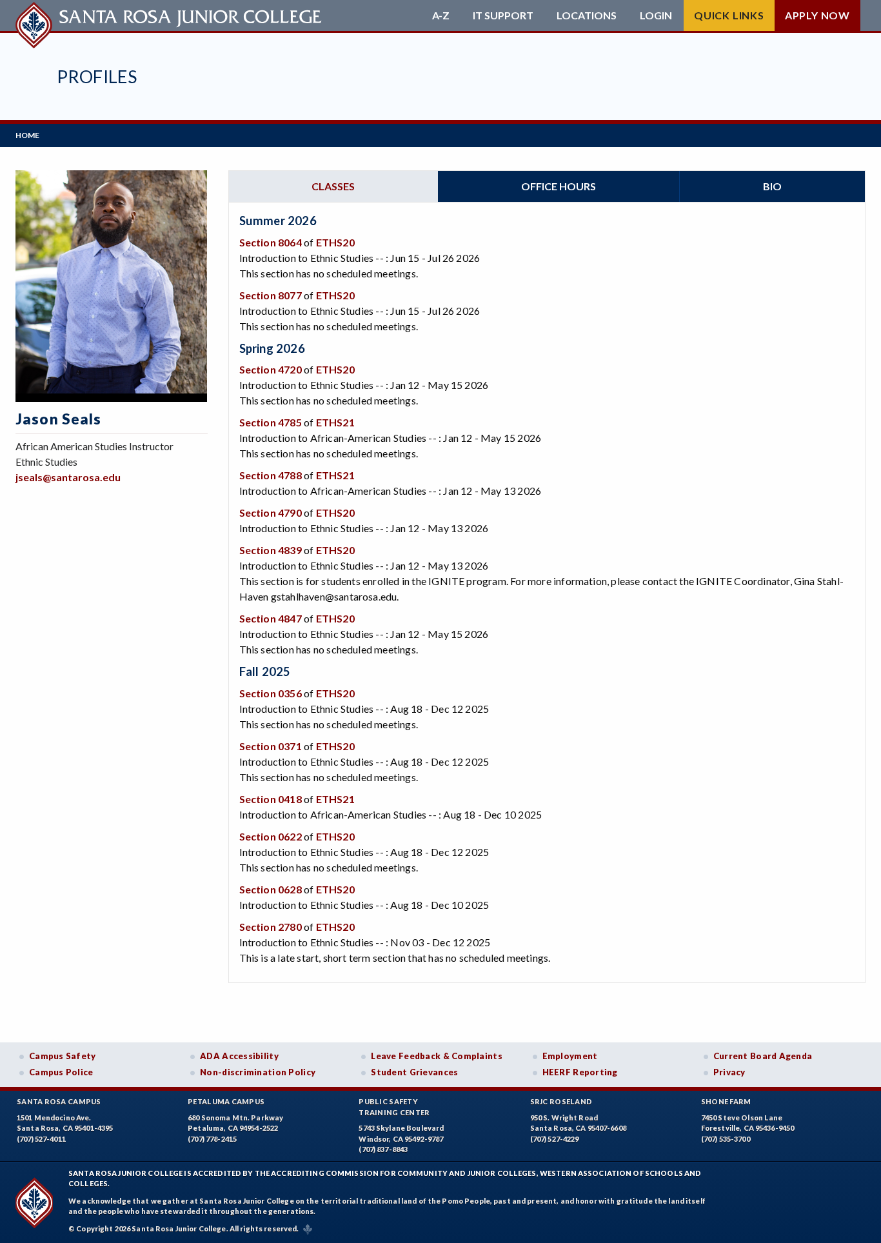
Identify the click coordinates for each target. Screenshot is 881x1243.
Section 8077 (270, 295)
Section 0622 (270, 836)
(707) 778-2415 (212, 1139)
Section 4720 (270, 369)
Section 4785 (270, 422)
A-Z (441, 15)
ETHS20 (335, 242)
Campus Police (61, 1072)
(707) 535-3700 (725, 1139)
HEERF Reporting (580, 1072)
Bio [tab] (772, 186)
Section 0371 (270, 746)
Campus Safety (62, 1056)
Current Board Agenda (763, 1056)
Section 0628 (270, 889)
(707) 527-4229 (554, 1139)
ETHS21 (335, 422)
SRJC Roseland (561, 1101)
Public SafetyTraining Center (394, 1107)
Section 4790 (270, 512)
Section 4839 (270, 550)
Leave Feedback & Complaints (436, 1056)
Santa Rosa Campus (59, 1101)
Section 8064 (270, 242)
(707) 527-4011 (41, 1139)
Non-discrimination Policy (257, 1072)
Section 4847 (270, 618)
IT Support (503, 15)
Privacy (729, 1072)
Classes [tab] (333, 186)
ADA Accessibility (239, 1056)
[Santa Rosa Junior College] (170, 15)
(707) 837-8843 (383, 1149)
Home (27, 135)
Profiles (97, 76)
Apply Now (817, 15)
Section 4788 (270, 475)
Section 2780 (270, 926)
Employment (570, 1056)
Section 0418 (270, 799)
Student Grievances (414, 1072)
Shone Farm (726, 1101)
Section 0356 (270, 693)
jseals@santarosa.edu (68, 477)
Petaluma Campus (226, 1101)
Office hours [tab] (558, 186)
